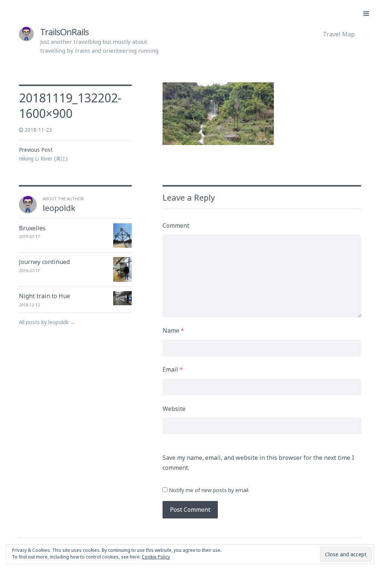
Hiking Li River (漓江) (43, 158)
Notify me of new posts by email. (209, 490)
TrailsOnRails (64, 32)
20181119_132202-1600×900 (70, 105)
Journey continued (44, 262)
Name (173, 330)
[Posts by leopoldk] (28, 211)
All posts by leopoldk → (47, 322)
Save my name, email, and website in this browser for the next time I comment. (258, 463)
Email (173, 369)
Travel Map (339, 34)
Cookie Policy (156, 557)
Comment (176, 225)
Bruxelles (32, 228)
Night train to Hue (44, 296)
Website (174, 409)
